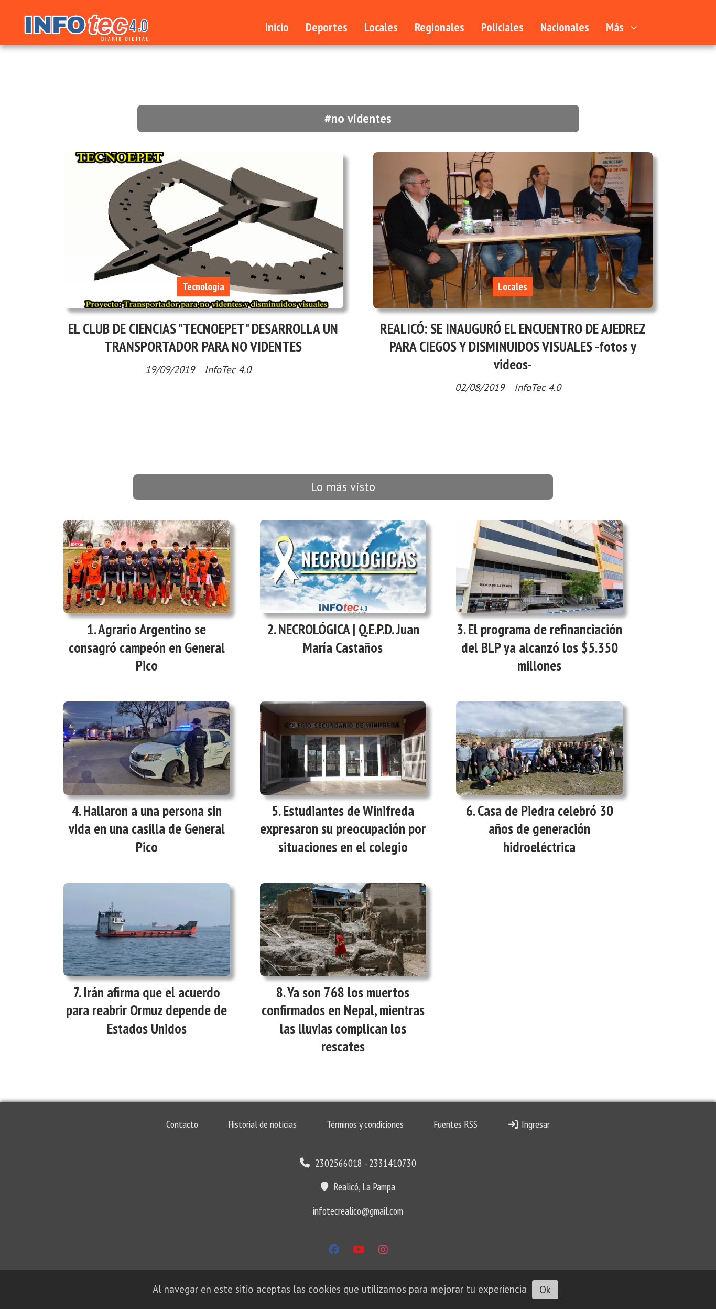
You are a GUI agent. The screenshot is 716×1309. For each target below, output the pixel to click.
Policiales (502, 27)
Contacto (182, 1124)
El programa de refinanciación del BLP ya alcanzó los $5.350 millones (542, 647)
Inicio (277, 27)
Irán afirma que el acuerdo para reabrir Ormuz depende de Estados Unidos (146, 1010)
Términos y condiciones (365, 1124)
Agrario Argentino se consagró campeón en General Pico (147, 647)
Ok (545, 1289)
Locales (381, 27)
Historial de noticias (262, 1124)
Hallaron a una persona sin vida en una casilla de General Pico (147, 828)
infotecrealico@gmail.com (358, 1211)
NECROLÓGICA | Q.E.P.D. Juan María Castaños (348, 638)
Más (615, 27)
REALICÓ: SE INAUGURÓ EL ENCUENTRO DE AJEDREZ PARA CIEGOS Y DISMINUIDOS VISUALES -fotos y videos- (513, 346)
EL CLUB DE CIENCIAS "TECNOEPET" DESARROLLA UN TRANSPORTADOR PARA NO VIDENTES (203, 337)
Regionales (439, 27)
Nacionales (564, 27)
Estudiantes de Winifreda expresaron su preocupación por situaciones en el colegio (343, 828)
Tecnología (203, 286)
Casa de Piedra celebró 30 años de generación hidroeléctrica (545, 828)
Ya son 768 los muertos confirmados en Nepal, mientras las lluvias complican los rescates (343, 1019)
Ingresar (534, 1124)
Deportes (327, 27)
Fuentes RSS (455, 1124)
